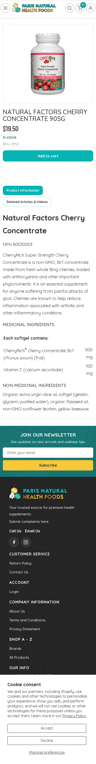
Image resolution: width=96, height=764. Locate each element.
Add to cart (48, 156)
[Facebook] (14, 542)
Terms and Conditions (27, 620)
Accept (47, 728)
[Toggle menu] (5, 8)
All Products (19, 657)
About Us (17, 611)
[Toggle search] (69, 8)
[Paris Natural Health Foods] (34, 8)
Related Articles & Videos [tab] (27, 202)
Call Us (15, 531)
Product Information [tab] (23, 190)
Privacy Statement (24, 628)
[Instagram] (26, 542)
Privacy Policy (74, 715)
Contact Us (18, 572)
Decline (47, 740)
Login (14, 591)
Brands (15, 648)
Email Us (32, 531)
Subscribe (48, 465)
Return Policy (20, 563)
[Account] (90, 8)
